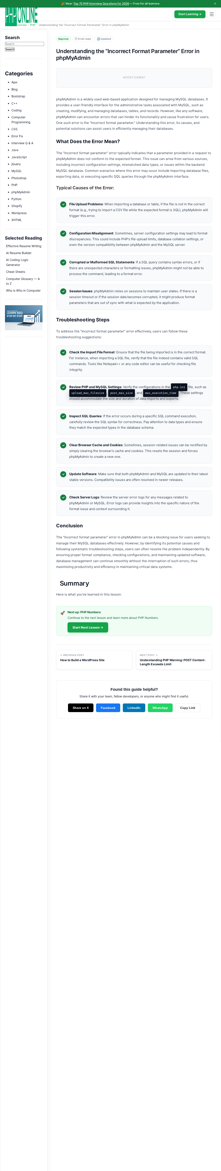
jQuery (16, 164)
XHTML (16, 220)
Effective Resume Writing (23, 246)
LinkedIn (134, 708)
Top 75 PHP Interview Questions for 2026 (101, 3)
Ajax (14, 82)
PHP (14, 185)
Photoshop (19, 178)
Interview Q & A (22, 143)
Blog (14, 89)
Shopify (16, 206)
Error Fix (17, 136)
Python (16, 199)
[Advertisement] (24, 459)
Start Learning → (190, 14)
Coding (16, 110)
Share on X (81, 708)
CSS (14, 129)
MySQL (16, 171)
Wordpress (19, 213)
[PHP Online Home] (21, 14)
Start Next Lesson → (88, 627)
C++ (14, 103)
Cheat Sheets (15, 271)
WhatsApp (160, 708)
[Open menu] (212, 14)
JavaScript (19, 157)
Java (14, 150)
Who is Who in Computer (23, 290)
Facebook (108, 708)
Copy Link (187, 708)
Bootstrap (18, 96)
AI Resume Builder (19, 253)
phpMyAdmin (20, 192)
